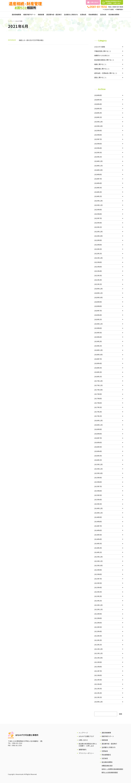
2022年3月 (98, 249)
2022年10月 (98, 236)
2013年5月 (98, 583)
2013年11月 (98, 561)
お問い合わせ (94, 2)
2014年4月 (98, 539)
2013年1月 (98, 601)
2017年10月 (98, 390)
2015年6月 (98, 491)
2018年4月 (98, 363)
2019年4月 (98, 337)
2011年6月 (98, 675)
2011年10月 (98, 658)
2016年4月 (98, 451)
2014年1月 (98, 552)
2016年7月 (98, 438)
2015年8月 (98, 482)
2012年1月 (98, 644)
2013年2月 (98, 596)
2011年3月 (98, 688)
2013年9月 (98, 570)
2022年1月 (98, 253)
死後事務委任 (93, 14)
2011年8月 (98, 666)
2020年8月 (98, 306)
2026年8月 (98, 95)
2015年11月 (98, 469)
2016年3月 (98, 456)
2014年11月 (98, 513)
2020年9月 (98, 302)
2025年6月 (98, 143)
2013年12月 (98, 557)
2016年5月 (98, 447)
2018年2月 (98, 372)
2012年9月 (98, 614)
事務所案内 (119, 9)
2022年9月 (98, 240)
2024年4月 (98, 183)
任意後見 (83, 14)
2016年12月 (98, 420)
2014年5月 (98, 535)
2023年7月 (98, 218)
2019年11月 (98, 324)
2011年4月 (98, 684)
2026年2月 (98, 113)
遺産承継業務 (16, 14)
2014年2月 (98, 548)
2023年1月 (98, 227)
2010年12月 (98, 702)
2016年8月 (98, 434)
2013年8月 (98, 574)
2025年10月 (98, 126)
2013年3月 (98, 592)
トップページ (11, 21)
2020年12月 (98, 288)
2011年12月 (98, 649)
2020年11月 (98, 293)
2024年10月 (98, 170)
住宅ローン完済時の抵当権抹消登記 (112, 769)
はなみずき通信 (109, 9)
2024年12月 (98, 161)
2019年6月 (98, 328)
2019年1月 (98, 346)
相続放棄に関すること (102, 69)
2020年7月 (98, 310)
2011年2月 (98, 693)
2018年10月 (98, 354)
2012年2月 (98, 640)
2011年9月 (98, 662)
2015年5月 (98, 495)
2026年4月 (98, 104)
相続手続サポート (29, 14)
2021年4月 (98, 271)
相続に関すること (100, 64)
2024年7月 (98, 179)
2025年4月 (98, 148)
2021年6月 (98, 267)
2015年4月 (98, 499)
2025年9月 (98, 130)
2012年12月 (98, 605)
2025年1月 (98, 157)
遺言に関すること (100, 77)
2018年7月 (98, 359)
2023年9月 (98, 209)
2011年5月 (98, 680)
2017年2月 (98, 412)
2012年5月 (98, 627)
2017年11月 (98, 385)
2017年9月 (98, 394)
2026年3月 (98, 108)
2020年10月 (98, 297)
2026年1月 (98, 117)
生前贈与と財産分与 (71, 14)
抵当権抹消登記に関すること (104, 60)
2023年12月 (98, 201)
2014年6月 (98, 530)
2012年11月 (98, 609)
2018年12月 (98, 350)
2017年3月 (98, 407)
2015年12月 (98, 464)
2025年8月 (98, 135)
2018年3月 (98, 368)
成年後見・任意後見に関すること (105, 73)
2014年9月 (98, 517)
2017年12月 (98, 381)
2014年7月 (98, 526)
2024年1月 (98, 196)
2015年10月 (98, 473)
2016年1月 (98, 460)
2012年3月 (98, 636)
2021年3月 (98, 275)
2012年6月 (98, 623)
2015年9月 (98, 477)
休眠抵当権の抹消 (107, 765)
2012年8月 (98, 618)
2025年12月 (98, 122)
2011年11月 (98, 653)
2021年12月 (98, 258)
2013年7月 (98, 579)
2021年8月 (98, 262)
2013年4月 (98, 587)
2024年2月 (98, 192)
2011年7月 (98, 671)
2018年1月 (98, 376)
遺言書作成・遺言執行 (54, 14)
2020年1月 (98, 319)
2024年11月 (98, 165)
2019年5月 (98, 332)
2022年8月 (98, 245)
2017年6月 (98, 403)
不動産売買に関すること (102, 51)
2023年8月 (98, 214)
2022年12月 (98, 231)
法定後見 (103, 14)
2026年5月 (98, 100)
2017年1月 (98, 416)
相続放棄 (41, 14)
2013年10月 (98, 565)
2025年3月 (98, 152)
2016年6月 (98, 442)
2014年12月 (98, 508)
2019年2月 (98, 341)
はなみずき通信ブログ (86, 736)
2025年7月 (98, 139)
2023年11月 (98, 205)
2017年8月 (98, 398)
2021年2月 (98, 280)
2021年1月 (98, 284)
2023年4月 (98, 223)
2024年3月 (98, 187)
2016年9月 (98, 429)
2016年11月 (98, 425)
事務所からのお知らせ (102, 55)
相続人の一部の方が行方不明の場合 (31, 40)
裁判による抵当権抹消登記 (110, 772)
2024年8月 (98, 174)
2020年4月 (98, 315)
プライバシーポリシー (86, 753)
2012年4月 (98, 631)
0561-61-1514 (98, 7)
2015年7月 (98, 486)
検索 (120, 714)
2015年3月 (98, 504)
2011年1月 (98, 697)
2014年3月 (98, 543)
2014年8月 (98, 521)
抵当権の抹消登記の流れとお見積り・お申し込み (113, 2)
